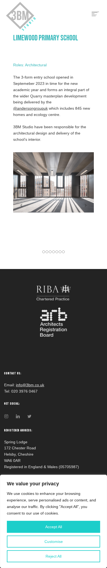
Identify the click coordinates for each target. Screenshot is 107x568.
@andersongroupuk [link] (30, 108)
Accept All (53, 527)
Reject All (53, 556)
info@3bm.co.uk (30, 385)
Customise (53, 541)
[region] (53, 521)
